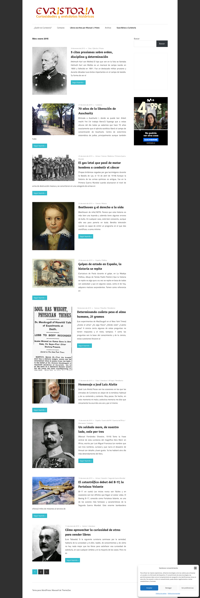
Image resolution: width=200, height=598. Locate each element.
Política (104, 260)
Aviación (104, 478)
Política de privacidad (174, 593)
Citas (89, 48)
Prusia (101, 48)
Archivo (108, 27)
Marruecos (82, 423)
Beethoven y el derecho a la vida (101, 207)
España (98, 260)
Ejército (95, 48)
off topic (111, 380)
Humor (84, 526)
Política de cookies (161, 593)
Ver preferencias (187, 588)
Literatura (103, 380)
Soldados (90, 423)
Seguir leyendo (77, 82)
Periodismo (111, 308)
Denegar (168, 588)
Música (104, 203)
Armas (97, 156)
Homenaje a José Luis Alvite (97, 384)
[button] (195, 568)
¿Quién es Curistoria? (43, 27)
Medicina (111, 156)
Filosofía (103, 308)
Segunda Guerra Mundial (116, 478)
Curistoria (98, 105)
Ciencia (103, 156)
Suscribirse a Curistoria (126, 27)
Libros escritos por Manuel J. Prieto (85, 27)
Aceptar (149, 588)
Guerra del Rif (106, 420)
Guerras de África (118, 420)
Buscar (137, 38)
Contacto (60, 27)
